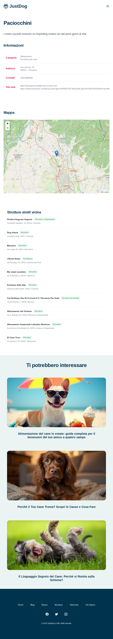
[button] (56, 153)
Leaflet (106, 192)
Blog (32, 605)
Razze (45, 605)
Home (20, 605)
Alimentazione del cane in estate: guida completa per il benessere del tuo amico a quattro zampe (56, 435)
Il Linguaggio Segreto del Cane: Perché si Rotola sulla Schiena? (56, 578)
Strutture (59, 605)
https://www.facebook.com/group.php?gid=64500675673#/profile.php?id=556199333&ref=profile (65, 88)
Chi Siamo (90, 605)
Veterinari (74, 605)
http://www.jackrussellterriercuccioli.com (38, 86)
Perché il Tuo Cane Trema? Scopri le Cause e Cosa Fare (57, 506)
